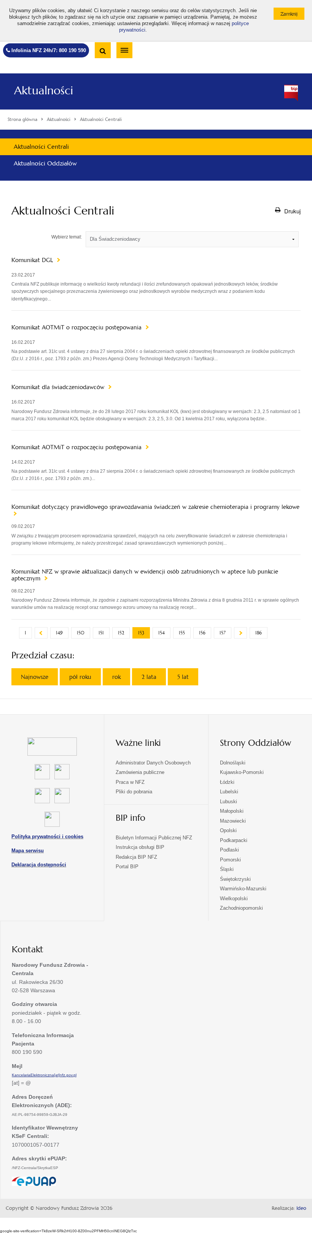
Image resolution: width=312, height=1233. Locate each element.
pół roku (80, 676)
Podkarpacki (233, 840)
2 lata (149, 676)
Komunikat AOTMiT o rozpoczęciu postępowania (77, 327)
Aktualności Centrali (41, 147)
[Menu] (124, 50)
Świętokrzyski (235, 879)
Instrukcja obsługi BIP (140, 847)
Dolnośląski (232, 763)
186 (258, 633)
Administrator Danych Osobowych (153, 763)
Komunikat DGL (33, 260)
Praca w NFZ (130, 782)
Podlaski (229, 850)
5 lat (183, 676)
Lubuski (228, 801)
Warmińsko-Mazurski (243, 888)
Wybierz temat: (66, 237)
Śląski (227, 869)
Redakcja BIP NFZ (136, 857)
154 (161, 633)
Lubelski (229, 791)
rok (116, 676)
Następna (240, 633)
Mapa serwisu (27, 850)
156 (202, 633)
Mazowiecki (233, 821)
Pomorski (230, 860)
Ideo (301, 1208)
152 (121, 633)
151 (101, 633)
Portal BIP (127, 866)
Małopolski (232, 811)
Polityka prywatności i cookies (47, 836)
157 (223, 633)
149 (59, 633)
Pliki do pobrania (134, 791)
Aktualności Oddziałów (45, 163)
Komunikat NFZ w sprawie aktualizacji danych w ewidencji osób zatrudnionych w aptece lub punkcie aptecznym (144, 575)
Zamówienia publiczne (140, 772)
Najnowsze (34, 676)
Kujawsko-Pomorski (242, 772)
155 (182, 633)
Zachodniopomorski (241, 908)
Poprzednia (41, 633)
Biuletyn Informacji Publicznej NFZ (154, 838)
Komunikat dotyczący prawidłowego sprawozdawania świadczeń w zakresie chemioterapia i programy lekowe (155, 507)
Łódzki (227, 782)
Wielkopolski (234, 898)
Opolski (228, 830)
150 (80, 633)
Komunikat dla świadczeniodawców (58, 387)
